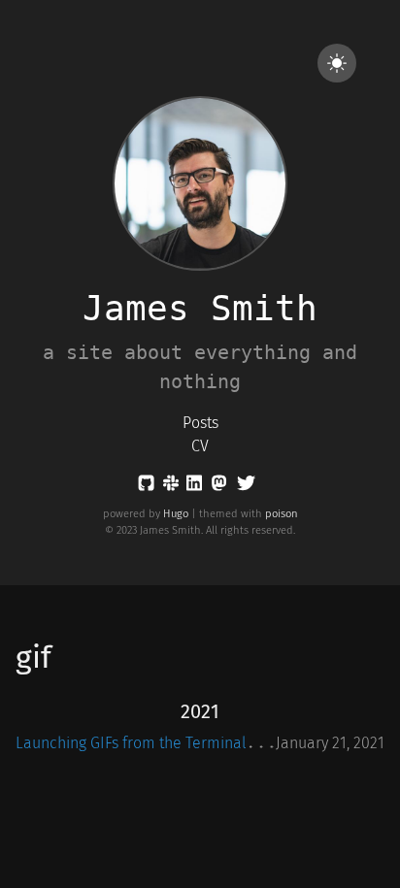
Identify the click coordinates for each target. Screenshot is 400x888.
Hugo (175, 514)
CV (200, 446)
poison (281, 514)
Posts (200, 422)
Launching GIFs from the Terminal (131, 743)
